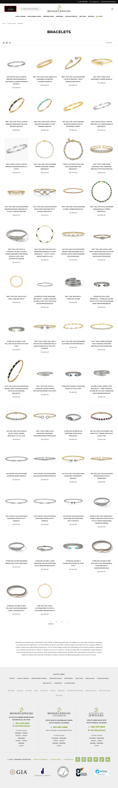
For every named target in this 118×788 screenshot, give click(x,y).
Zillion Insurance (91, 690)
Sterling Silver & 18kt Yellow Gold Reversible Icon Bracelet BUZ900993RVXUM (101, 564)
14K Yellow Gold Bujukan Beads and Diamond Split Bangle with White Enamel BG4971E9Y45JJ (73, 252)
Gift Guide (11, 690)
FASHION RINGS (103, 678)
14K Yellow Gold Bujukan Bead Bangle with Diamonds (101, 476)
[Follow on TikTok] (101, 759)
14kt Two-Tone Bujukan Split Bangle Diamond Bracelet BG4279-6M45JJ (101, 343)
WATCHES (79, 678)
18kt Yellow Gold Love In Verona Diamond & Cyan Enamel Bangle (45, 124)
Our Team (29, 690)
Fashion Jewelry (12, 23)
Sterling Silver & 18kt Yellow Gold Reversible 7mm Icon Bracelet (16, 608)
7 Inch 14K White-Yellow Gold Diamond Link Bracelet (73, 166)
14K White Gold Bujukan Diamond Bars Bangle (16, 475)
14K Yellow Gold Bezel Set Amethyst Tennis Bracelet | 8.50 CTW (101, 433)
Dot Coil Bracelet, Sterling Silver (73, 298)
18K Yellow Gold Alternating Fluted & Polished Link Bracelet (45, 608)
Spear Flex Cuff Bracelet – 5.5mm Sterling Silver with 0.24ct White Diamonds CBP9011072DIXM (101, 519)
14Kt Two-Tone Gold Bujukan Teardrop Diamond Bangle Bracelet (44, 433)
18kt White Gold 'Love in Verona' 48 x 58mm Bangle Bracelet (101, 124)
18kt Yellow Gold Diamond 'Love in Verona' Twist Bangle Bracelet (73, 79)
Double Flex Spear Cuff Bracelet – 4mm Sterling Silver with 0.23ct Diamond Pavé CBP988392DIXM (101, 389)
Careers (52, 690)
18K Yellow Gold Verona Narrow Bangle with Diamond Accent (73, 124)
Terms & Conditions (40, 759)
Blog (36, 690)
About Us (20, 690)
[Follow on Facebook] (78, 759)
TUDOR (12, 678)
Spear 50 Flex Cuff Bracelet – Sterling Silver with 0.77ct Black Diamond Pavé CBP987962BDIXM (101, 300)
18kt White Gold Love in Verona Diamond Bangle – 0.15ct (16, 166)
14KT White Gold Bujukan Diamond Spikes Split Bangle (16, 518)
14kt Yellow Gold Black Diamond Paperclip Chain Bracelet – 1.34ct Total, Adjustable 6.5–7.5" (45, 252)
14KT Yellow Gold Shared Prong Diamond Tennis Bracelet (45, 166)
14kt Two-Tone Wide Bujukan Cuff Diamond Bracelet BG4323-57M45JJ (101, 166)
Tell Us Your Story (104, 690)
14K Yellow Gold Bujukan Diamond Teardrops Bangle (73, 476)
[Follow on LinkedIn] (107, 759)
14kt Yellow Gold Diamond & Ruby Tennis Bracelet (73, 208)
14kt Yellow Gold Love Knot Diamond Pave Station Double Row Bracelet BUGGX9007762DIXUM (101, 252)
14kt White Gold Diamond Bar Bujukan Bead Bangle (45, 475)
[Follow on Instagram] (83, 759)
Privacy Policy (56, 759)
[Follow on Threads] (89, 759)
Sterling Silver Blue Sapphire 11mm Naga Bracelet (73, 433)
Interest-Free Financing (75, 690)
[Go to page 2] (67, 622)
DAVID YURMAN (23, 678)
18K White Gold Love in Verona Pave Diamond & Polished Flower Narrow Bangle (16, 80)
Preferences (68, 759)
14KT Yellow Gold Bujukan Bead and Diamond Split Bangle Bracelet (45, 209)
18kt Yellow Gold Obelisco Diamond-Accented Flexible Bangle (45, 79)
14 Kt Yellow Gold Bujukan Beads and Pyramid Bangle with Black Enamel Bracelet (16, 389)
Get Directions (22, 726)
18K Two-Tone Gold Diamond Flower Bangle (101, 78)
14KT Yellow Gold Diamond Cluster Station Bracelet (73, 342)
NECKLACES (90, 678)
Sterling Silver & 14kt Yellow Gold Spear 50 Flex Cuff (16, 343)
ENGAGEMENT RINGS (39, 678)
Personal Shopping (109, 1)
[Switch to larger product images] (3, 42)
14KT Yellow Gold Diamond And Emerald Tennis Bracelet (101, 209)
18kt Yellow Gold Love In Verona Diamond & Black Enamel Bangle (16, 124)
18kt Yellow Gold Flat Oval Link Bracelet (16, 298)
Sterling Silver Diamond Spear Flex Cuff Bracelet (16, 562)
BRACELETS (47, 683)
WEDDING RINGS (55, 678)
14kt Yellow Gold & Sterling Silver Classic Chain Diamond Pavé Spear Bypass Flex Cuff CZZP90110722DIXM (16, 253)
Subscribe (61, 690)
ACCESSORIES (69, 683)
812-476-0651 (83, 1)
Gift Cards (59, 695)
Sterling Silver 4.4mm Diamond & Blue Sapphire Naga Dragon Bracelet (45, 563)
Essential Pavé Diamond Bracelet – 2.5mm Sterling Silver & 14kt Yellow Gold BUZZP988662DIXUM (44, 300)
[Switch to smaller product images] (7, 42)
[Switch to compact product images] (10, 42)
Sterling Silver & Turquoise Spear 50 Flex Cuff (73, 563)
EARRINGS (58, 683)
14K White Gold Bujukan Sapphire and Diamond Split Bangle (73, 518)
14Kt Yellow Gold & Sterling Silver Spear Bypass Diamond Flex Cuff (44, 388)
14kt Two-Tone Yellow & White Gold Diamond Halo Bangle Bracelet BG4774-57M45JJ (44, 344)
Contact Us (95, 1)
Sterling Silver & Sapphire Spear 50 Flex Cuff (73, 387)
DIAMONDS (68, 678)
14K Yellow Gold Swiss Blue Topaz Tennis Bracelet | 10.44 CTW (16, 433)
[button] (30, 9)
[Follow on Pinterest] (95, 759)
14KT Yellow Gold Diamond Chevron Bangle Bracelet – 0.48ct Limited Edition (16, 209)
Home (4, 23)
